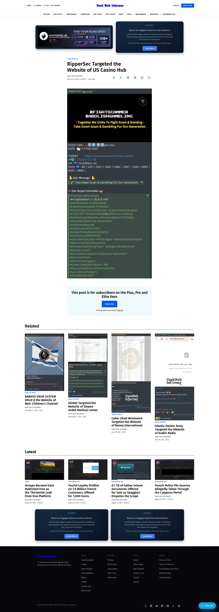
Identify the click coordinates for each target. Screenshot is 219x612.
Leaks (27, 482)
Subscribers (71, 14)
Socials (136, 577)
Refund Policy (165, 573)
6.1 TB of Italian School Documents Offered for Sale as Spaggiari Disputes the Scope (127, 491)
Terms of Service (166, 564)
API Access (58, 14)
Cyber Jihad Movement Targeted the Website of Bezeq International (127, 422)
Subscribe (187, 5)
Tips (47, 5)
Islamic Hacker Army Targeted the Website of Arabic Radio (169, 429)
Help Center (138, 564)
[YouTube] (168, 606)
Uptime (136, 582)
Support (56, 5)
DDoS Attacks (72, 59)
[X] (145, 606)
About (135, 560)
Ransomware (140, 14)
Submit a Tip (138, 573)
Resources (154, 14)
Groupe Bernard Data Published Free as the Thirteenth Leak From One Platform (39, 491)
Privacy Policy (165, 560)
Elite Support (138, 569)
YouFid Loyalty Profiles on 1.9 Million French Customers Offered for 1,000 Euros (83, 491)
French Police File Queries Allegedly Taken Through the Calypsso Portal (172, 489)
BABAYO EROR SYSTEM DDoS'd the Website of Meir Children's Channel (41, 400)
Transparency (165, 577)
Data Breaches (74, 482)
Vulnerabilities (169, 14)
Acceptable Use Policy (168, 569)
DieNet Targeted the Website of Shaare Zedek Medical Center (83, 406)
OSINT (129, 14)
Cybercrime (85, 14)
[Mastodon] (162, 606)
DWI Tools (98, 14)
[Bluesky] (156, 606)
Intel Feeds (110, 14)
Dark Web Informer (75, 76)
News (121, 14)
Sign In (176, 5)
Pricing (47, 14)
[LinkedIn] (151, 606)
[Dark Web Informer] (56, 556)
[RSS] (179, 606)
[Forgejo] (173, 606)
